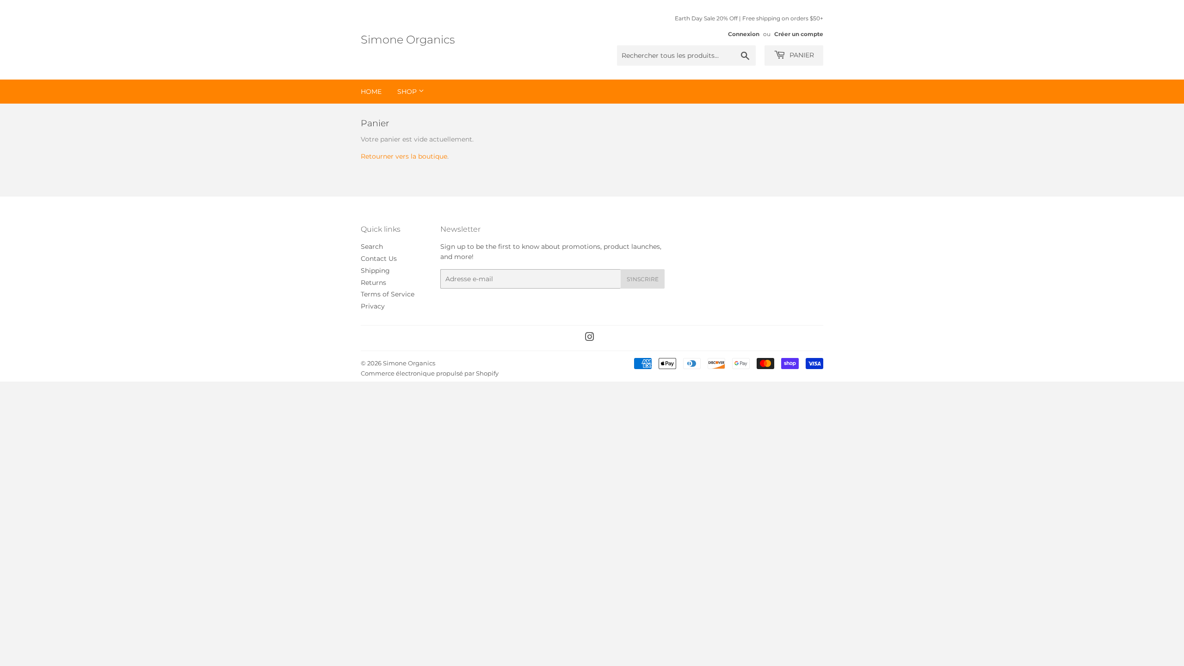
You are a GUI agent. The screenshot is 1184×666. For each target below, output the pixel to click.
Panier (801, 55)
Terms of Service (387, 294)
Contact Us (379, 258)
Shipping (375, 270)
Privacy (373, 306)
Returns (373, 282)
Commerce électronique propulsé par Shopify (430, 373)
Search (372, 246)
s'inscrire (643, 279)
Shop (408, 91)
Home (371, 91)
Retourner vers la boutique (404, 156)
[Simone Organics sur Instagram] (589, 338)
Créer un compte (798, 34)
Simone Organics (408, 39)
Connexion (743, 34)
